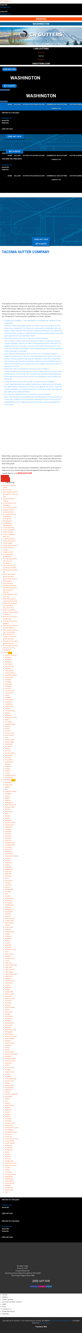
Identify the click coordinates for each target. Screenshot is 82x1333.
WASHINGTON (41, 23)
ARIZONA (41, 19)
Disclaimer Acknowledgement (61, 1321)
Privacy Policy (45, 1323)
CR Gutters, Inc (5, 1)
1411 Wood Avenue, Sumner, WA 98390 (35, 1321)
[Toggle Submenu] (10, 653)
